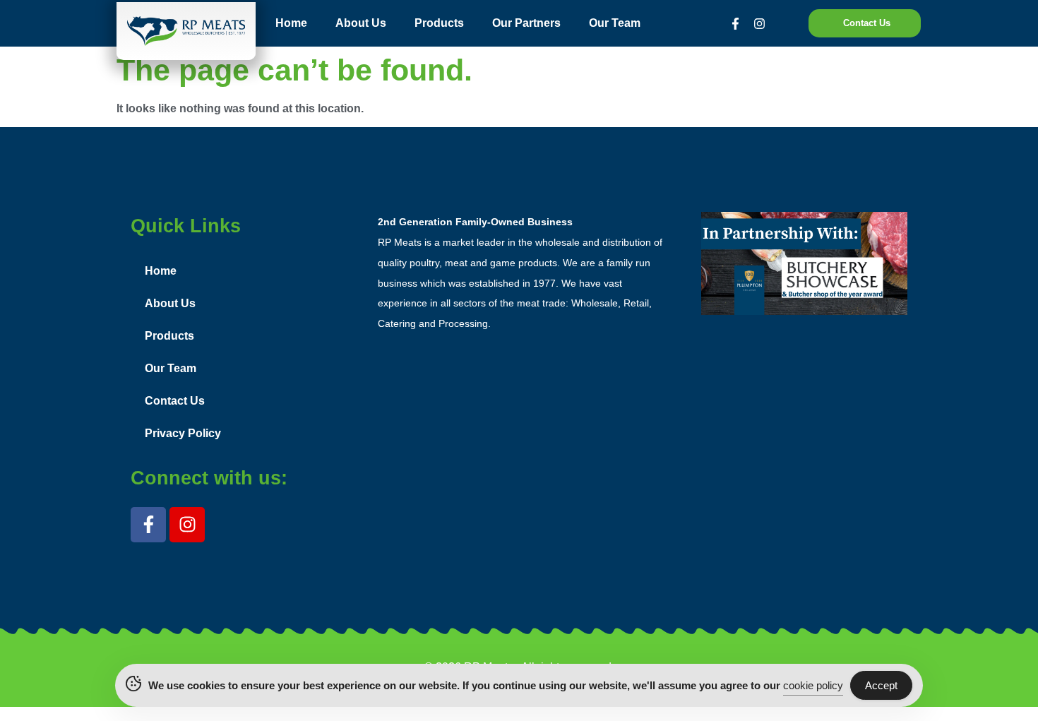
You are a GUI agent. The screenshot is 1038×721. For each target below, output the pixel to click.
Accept (881, 685)
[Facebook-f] (735, 24)
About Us (360, 23)
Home (291, 23)
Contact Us (175, 401)
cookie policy (813, 685)
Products (439, 23)
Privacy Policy (183, 433)
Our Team (614, 23)
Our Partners (526, 23)
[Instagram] (759, 24)
